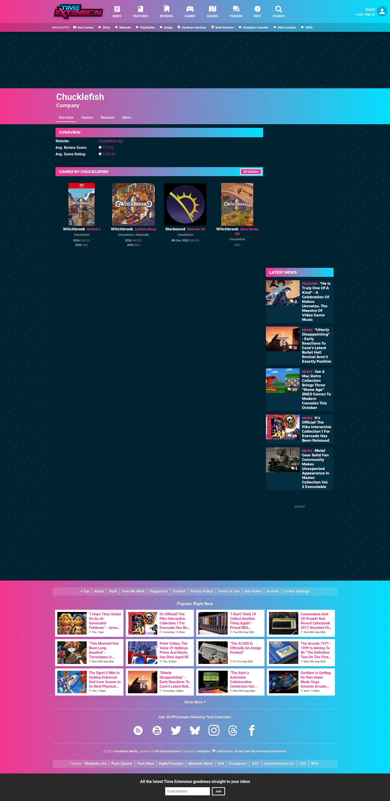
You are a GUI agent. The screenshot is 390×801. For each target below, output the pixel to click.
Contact (179, 591)
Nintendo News (200, 763)
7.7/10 (108, 147)
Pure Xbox (145, 763)
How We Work (133, 591)
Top (86, 591)
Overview (66, 117)
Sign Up (370, 14)
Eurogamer (238, 763)
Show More (194, 702)
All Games (251, 172)
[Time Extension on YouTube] (157, 731)
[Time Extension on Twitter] (176, 731)
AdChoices (225, 751)
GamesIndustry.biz (279, 763)
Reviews (107, 117)
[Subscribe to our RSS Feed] (138, 731)
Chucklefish (80, 97)
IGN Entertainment (167, 751)
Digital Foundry (171, 763)
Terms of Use (229, 591)
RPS (314, 763)
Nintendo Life (96, 763)
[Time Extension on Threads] (233, 731)
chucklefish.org (110, 141)
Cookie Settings (296, 591)
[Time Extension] (78, 11)
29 (294, 436)
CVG (302, 763)
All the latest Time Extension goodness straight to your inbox (195, 781)
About (99, 591)
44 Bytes (204, 751)
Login (359, 14)
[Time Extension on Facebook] (252, 731)
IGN (221, 763)
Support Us (159, 591)
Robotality (142, 234)
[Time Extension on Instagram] (214, 731)
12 (294, 348)
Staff (113, 591)
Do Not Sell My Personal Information (261, 751)
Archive (273, 591)
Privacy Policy (201, 591)
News (126, 117)
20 (294, 390)
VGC (255, 763)
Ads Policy (253, 591)
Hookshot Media (126, 751)
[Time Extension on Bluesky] (195, 731)
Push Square (121, 763)
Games (87, 117)
